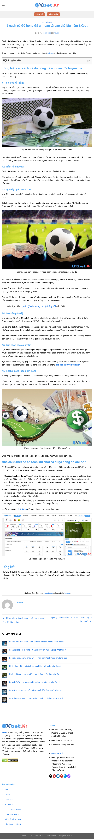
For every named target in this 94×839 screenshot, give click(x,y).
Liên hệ (7, 794)
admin (56, 33)
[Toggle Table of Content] (87, 61)
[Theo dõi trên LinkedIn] (58, 776)
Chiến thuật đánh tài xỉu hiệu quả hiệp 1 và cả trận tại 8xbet (35, 666)
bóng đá (67, 593)
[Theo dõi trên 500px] (65, 776)
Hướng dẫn (9, 799)
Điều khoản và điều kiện (14, 824)
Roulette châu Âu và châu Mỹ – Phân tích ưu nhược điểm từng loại (38, 658)
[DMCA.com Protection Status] (10, 760)
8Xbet (50, 53)
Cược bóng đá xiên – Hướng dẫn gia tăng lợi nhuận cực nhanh (36, 698)
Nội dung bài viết (12, 60)
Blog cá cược (47, 22)
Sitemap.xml (57, 753)
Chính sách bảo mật (12, 814)
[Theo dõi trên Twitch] (68, 776)
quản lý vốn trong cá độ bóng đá (39, 306)
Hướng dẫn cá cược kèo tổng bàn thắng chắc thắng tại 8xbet (35, 674)
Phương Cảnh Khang (13, 809)
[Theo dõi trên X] (50, 776)
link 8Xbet (22, 509)
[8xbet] (47, 5)
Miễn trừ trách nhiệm (13, 819)
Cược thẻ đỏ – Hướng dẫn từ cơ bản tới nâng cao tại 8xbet (34, 682)
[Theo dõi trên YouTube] (61, 776)
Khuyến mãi (9, 804)
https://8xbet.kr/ (65, 749)
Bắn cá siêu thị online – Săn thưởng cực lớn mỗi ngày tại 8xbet (36, 642)
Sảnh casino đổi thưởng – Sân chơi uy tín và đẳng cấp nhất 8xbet (37, 650)
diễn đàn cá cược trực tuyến (68, 365)
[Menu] (3, 5)
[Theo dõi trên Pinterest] (54, 776)
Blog (6, 789)
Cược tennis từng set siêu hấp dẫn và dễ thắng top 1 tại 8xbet (35, 690)
